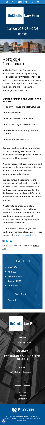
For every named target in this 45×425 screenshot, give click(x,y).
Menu (38, 2)
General (12, 300)
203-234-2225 (28, 29)
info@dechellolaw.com (22, 372)
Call (13, 2)
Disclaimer (22, 392)
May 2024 (12, 267)
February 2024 (15, 276)
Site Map (22, 395)
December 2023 (16, 285)
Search (32, 2)
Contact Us (23, 399)
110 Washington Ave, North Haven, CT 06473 (22, 357)
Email (19, 2)
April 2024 (13, 271)
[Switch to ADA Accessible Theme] (3, 421)
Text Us (22, 34)
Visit (26, 2)
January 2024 (14, 281)
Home (7, 2)
